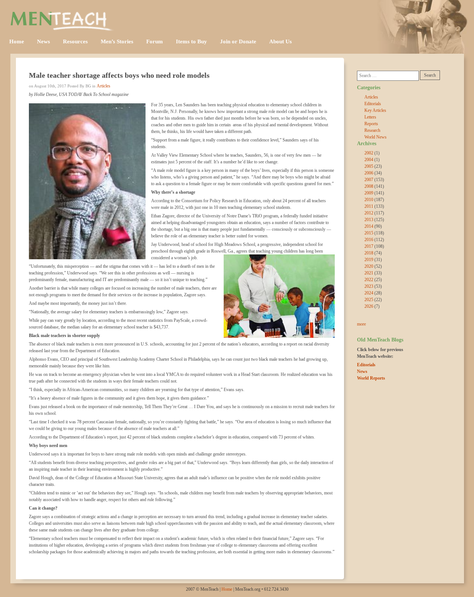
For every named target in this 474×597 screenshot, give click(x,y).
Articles (103, 86)
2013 (368, 219)
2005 (368, 166)
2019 (368, 259)
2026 (368, 306)
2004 (368, 159)
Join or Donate (238, 41)
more (361, 324)
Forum (154, 41)
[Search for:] (388, 76)
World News (375, 137)
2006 (368, 173)
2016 (368, 239)
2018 (368, 253)
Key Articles (375, 110)
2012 (368, 213)
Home (16, 41)
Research (372, 130)
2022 (368, 279)
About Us (280, 41)
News (43, 41)
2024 (368, 293)
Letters (370, 117)
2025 (368, 299)
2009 (368, 193)
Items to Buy (191, 41)
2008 (368, 186)
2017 (368, 246)
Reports (371, 123)
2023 (368, 286)
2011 (368, 206)
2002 (368, 153)
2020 (368, 266)
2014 (368, 226)
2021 (368, 273)
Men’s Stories (117, 41)
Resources (75, 41)
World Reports (371, 378)
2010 (368, 199)
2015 (368, 233)
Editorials (372, 103)
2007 (368, 179)
